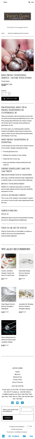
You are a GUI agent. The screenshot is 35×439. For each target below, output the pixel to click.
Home (2, 33)
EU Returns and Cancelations (16, 426)
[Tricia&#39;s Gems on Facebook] (12, 403)
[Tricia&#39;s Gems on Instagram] (17, 403)
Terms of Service (17, 382)
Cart (32, 2)
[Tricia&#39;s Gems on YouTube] (22, 403)
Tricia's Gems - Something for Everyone (17, 432)
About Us (17, 374)
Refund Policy (17, 377)
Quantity (3, 90)
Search (17, 372)
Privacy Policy (17, 379)
